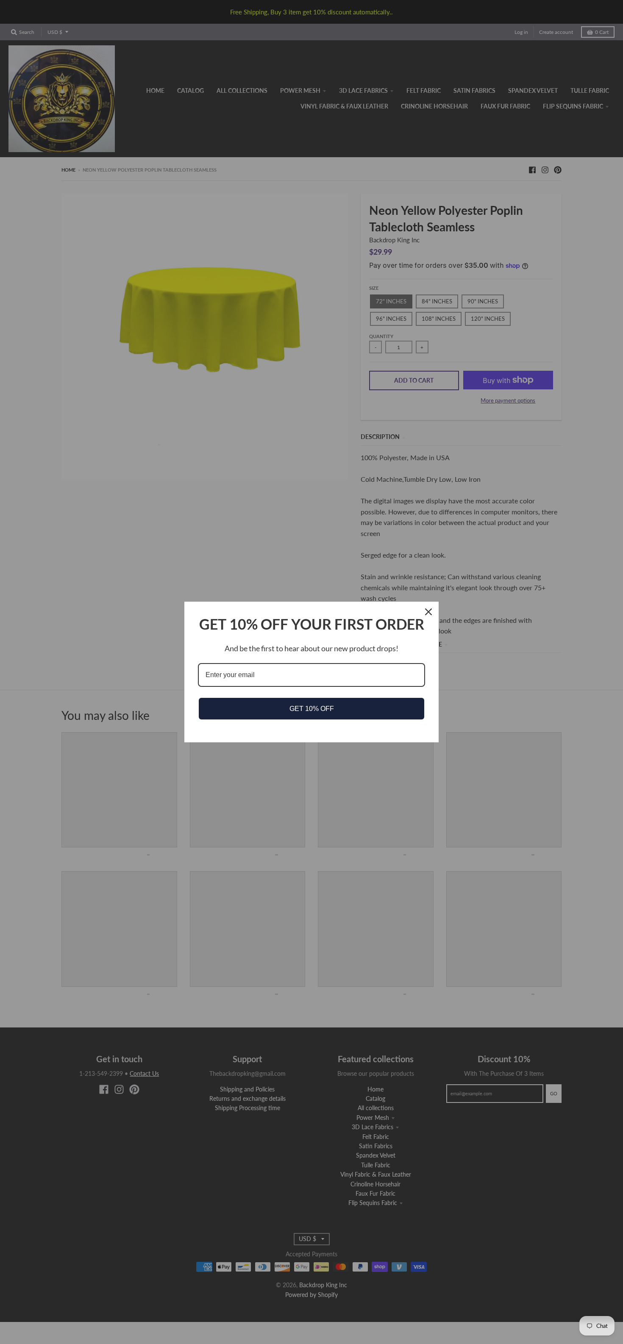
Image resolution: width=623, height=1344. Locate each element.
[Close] (428, 612)
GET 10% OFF (311, 708)
